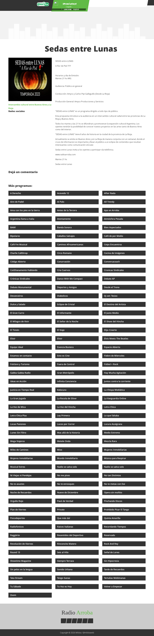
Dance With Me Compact (70, 278)
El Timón (15, 330)
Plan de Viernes (18, 509)
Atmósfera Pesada (114, 218)
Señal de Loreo (112, 552)
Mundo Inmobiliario (67, 458)
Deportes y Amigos (67, 287)
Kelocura (62, 389)
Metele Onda (64, 441)
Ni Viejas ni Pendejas (21, 475)
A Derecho (16, 193)
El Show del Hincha (114, 321)
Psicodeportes (18, 518)
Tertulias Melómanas (115, 578)
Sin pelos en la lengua (21, 569)
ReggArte (15, 535)
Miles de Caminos (19, 449)
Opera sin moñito (113, 492)
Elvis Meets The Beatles (116, 338)
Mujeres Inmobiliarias (115, 449)
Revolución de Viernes (22, 543)
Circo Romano (64, 253)
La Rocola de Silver (67, 398)
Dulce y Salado (18, 304)
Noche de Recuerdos (21, 492)
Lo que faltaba (111, 415)
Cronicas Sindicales (114, 270)
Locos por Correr (66, 424)
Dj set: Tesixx (111, 295)
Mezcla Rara (110, 441)
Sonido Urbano (65, 569)
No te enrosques (66, 483)
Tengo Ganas (64, 578)
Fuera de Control (66, 364)
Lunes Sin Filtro (18, 432)
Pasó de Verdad (65, 501)
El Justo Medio (111, 312)
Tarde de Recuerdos (114, 569)
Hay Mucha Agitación (115, 372)
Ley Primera (63, 415)
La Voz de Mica (18, 406)
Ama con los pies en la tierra (25, 210)
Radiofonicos (17, 526)
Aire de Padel (17, 201)
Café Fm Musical (19, 244)
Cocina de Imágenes (114, 253)
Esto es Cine (63, 355)
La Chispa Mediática (114, 389)
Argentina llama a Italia (22, 218)
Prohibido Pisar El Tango (117, 509)
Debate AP (109, 278)
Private (61, 509)
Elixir (13, 338)
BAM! (13, 227)
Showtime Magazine (21, 560)
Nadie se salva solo (67, 466)
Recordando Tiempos (115, 526)
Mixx (60, 449)
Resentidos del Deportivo (70, 535)
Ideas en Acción (18, 381)
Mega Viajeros (17, 441)
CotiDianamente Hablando (24, 270)
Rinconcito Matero (67, 543)
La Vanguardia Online (115, 398)
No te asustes (17, 483)
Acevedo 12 (63, 193)
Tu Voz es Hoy (64, 586)
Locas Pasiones (18, 424)
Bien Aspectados (113, 227)
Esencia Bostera (65, 347)
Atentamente (64, 218)
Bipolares (15, 235)
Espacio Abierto (112, 347)
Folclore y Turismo (20, 364)
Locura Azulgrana (113, 424)
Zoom (13, 595)
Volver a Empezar (113, 586)
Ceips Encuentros (113, 244)
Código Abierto (18, 261)
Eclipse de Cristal (66, 304)
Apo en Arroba (112, 210)
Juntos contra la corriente (117, 381)
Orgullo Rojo (17, 501)
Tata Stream (16, 578)
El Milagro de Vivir (20, 321)
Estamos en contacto (21, 355)
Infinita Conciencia (67, 381)
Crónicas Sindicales (20, 278)
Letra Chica (110, 406)
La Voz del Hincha (66, 406)
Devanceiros (17, 295)
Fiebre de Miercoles (114, 355)
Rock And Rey (111, 543)
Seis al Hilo (63, 552)
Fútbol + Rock (111, 364)
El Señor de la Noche (68, 321)
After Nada (110, 193)
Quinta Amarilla (112, 518)
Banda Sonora (64, 227)
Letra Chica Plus (18, 415)
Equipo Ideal (17, 347)
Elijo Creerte (110, 330)
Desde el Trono (112, 287)
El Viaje (61, 330)
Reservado (110, 535)
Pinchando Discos (113, 501)
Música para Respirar (115, 458)
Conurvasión (64, 261)
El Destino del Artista (115, 304)
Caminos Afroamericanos (70, 244)
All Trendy (109, 201)
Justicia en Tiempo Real (22, 389)
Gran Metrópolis (66, 372)
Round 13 (15, 552)
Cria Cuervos (64, 270)
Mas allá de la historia (68, 432)
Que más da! (64, 518)
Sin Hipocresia (111, 560)
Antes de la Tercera (67, 210)
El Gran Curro (17, 312)
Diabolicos (62, 295)
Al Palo (61, 201)
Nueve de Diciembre (68, 492)
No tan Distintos (113, 475)
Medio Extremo (112, 432)
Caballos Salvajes (66, 235)
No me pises (64, 475)
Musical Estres (18, 466)
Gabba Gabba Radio (20, 372)
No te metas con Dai (115, 483)
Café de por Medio (114, 235)
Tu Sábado (16, 586)
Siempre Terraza (65, 560)
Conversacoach (112, 261)
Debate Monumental (21, 287)
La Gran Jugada (18, 398)
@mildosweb (88, 632)
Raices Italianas (65, 526)
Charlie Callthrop (19, 253)
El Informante (64, 312)
